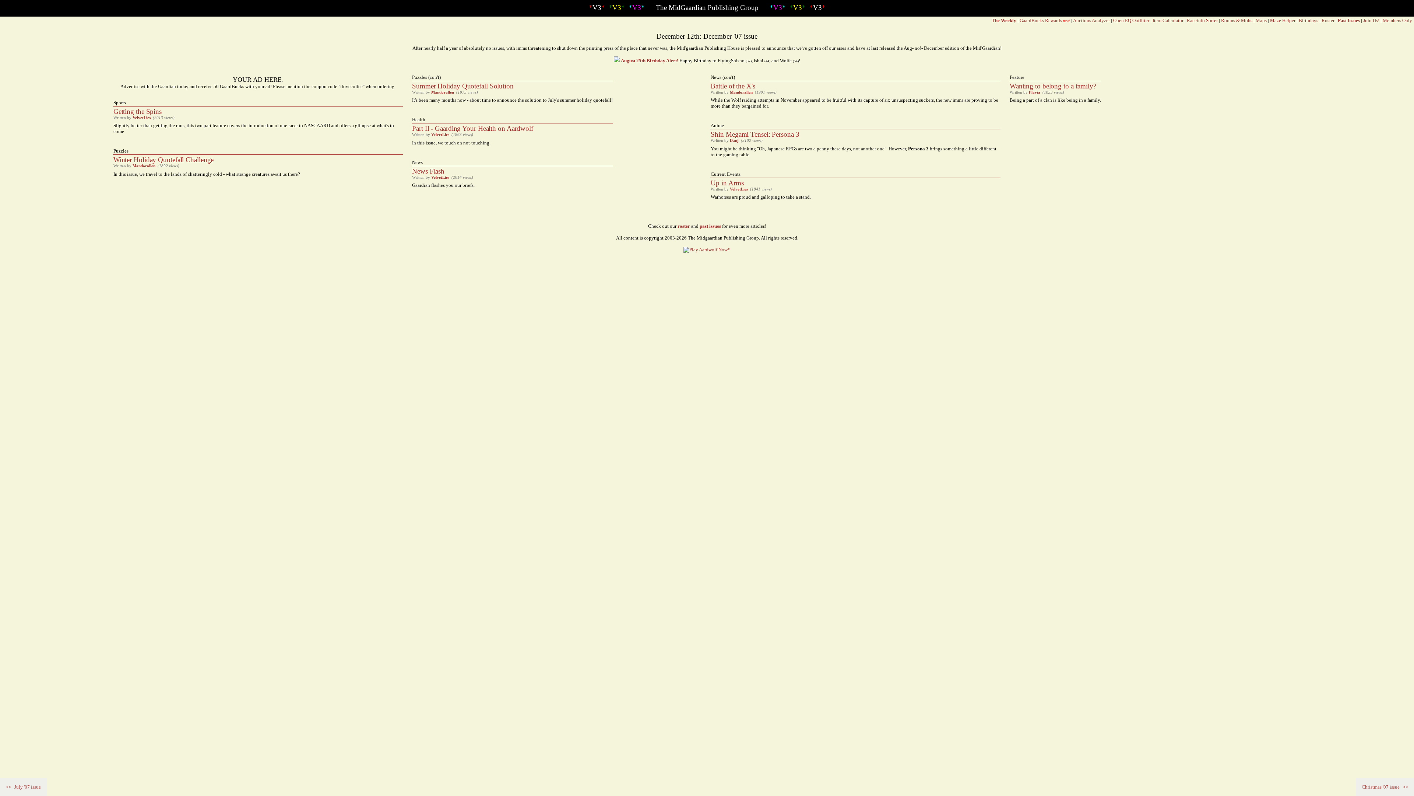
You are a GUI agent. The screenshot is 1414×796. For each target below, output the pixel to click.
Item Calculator (1168, 20)
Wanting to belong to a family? (1053, 86)
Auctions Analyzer (1091, 20)
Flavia (1034, 92)
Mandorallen (144, 166)
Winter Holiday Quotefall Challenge (163, 160)
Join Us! (1371, 20)
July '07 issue (23, 787)
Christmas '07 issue (1385, 787)
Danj (734, 141)
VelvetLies (142, 118)
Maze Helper (1282, 20)
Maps (1261, 20)
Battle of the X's (733, 86)
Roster (1328, 20)
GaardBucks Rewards (1041, 20)
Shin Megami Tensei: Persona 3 (755, 134)
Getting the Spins (137, 111)
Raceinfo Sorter (1202, 20)
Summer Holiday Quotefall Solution (463, 86)
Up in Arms (727, 183)
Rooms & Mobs (1236, 20)
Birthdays (1308, 20)
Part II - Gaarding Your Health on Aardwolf (472, 128)
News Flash (428, 171)
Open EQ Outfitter (1131, 20)
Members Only (1397, 20)
